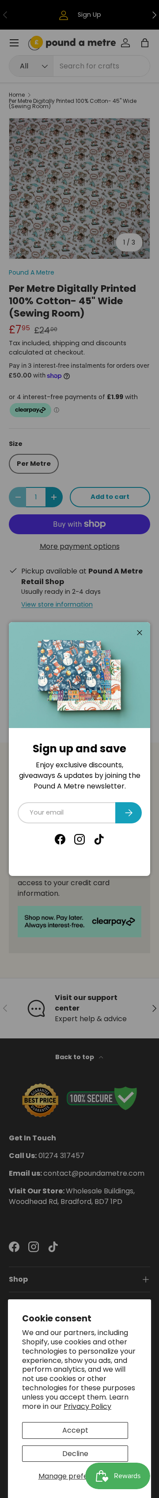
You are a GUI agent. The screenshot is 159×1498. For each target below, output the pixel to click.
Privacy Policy (87, 1406)
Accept (75, 1430)
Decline (75, 1454)
